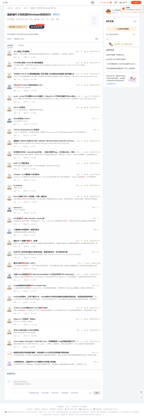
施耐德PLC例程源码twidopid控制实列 (29, 14)
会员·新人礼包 (105, 2)
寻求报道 (52, 409)
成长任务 (122, 2)
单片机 (26, 8)
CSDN (67, 406)
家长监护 (93, 412)
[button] (97, 39)
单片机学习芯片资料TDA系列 (116, 59)
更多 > (135, 21)
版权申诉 (56, 14)
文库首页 (10, 8)
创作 (136, 2)
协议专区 (60, 409)
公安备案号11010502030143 (15, 412)
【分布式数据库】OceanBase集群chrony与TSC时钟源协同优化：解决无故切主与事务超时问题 (121, 64)
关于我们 (30, 409)
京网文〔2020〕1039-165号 (47, 412)
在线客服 (98, 409)
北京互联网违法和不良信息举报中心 (79, 412)
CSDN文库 (74, 406)
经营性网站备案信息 (62, 412)
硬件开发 (18, 8)
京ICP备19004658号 (31, 412)
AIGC (52, 19)
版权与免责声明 (48, 414)
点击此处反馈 (110, 84)
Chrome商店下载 (125, 412)
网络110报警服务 (102, 412)
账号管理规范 (135, 412)
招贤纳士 (37, 409)
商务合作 (45, 409)
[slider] (17, 393)
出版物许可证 (64, 414)
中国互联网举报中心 (113, 412)
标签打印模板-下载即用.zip (115, 55)
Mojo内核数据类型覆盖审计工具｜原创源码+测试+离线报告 (121, 68)
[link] (10, 8)
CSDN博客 (83, 406)
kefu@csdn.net (86, 409)
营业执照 (71, 414)
